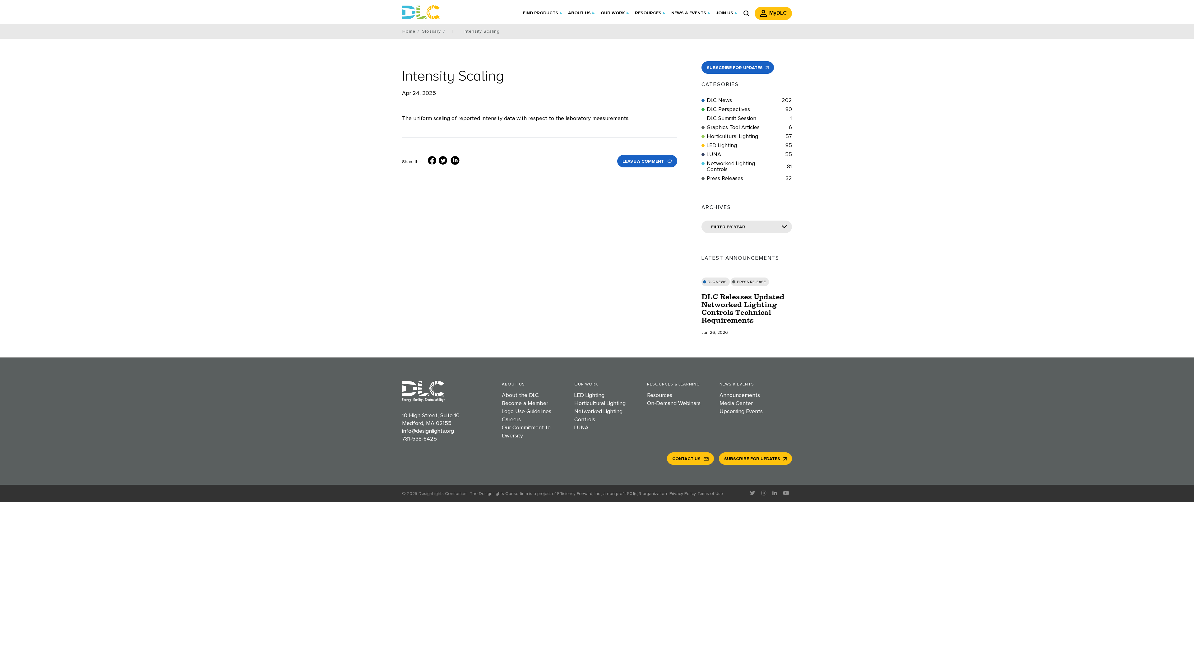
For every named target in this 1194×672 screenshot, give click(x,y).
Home (408, 31)
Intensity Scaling (453, 76)
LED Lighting (749, 145)
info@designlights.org (428, 431)
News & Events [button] (688, 13)
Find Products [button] (540, 13)
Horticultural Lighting (749, 136)
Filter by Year (728, 227)
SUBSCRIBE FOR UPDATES (735, 68)
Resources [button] (648, 13)
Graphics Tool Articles (749, 127)
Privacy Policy (682, 494)
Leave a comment (643, 161)
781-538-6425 (419, 439)
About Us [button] (579, 13)
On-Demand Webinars (674, 403)
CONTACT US (686, 459)
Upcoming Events (741, 411)
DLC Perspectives (749, 109)
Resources (659, 395)
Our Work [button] (613, 13)
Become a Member (525, 403)
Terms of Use (710, 494)
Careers (511, 419)
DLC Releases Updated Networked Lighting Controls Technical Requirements (742, 308)
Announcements (740, 395)
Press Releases (749, 178)
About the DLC (520, 395)
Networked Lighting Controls (749, 166)
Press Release (751, 282)
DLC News (749, 100)
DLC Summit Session (749, 118)
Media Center (736, 403)
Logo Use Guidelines (526, 411)
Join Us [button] (724, 13)
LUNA (749, 154)
